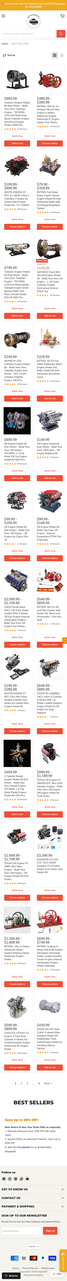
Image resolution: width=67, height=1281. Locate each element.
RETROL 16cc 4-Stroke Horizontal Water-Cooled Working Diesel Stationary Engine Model (17, 953)
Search (15, 1268)
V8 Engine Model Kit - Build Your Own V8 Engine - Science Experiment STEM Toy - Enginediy (50, 533)
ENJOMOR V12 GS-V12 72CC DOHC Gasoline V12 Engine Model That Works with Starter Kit (50, 866)
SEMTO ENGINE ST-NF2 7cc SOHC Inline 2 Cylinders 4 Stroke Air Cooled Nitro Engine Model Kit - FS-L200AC (17, 199)
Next (47, 1083)
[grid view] (54, 55)
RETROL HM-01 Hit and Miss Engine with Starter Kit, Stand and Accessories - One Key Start (49, 613)
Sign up (50, 1231)
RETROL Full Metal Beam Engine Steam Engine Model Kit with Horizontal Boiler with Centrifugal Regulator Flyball (49, 200)
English (31, 1246)
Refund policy (48, 1268)
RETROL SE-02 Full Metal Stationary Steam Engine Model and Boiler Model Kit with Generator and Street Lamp (49, 368)
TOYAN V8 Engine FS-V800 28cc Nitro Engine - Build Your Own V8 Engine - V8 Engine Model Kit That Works (16, 871)
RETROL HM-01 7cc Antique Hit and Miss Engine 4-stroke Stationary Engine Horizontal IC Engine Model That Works (48, 114)
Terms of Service (30, 1268)
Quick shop (17, 136)
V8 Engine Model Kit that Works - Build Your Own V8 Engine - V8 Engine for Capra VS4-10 (17, 533)
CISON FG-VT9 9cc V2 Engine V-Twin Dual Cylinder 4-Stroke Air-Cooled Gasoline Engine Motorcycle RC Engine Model (17, 1041)
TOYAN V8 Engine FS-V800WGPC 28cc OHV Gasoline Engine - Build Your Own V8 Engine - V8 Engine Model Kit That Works (50, 788)
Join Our (22, 1147)
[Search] (61, 34)
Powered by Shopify (33, 1275)
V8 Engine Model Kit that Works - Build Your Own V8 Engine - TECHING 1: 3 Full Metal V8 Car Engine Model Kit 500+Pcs (17, 451)
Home (5, 43)
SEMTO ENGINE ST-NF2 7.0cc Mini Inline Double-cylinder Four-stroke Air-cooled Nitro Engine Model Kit (16, 700)
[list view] (61, 55)
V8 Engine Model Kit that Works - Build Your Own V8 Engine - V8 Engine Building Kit (49, 448)
